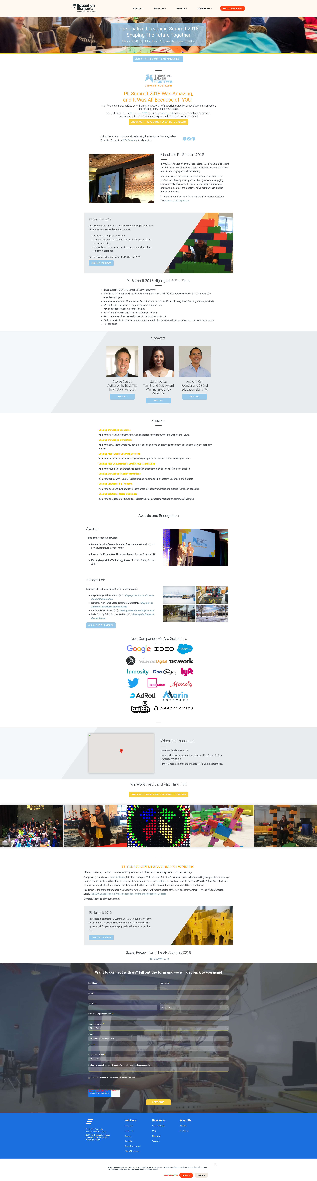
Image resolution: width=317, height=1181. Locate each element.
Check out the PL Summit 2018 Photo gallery (158, 122)
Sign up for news (101, 263)
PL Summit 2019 (139, 113)
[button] (121, 751)
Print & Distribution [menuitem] (132, 1151)
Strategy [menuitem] (128, 1136)
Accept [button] (186, 1175)
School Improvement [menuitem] (132, 1146)
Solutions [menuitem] (131, 1120)
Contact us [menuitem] (184, 1131)
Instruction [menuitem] (129, 1125)
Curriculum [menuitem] (129, 1141)
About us (181, 8)
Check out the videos (101, 625)
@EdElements (130, 140)
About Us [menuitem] (185, 1120)
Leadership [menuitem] (129, 1131)
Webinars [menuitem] (156, 1141)
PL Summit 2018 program (176, 200)
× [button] (215, 1163)
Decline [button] (201, 1175)
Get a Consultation (232, 8)
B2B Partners (204, 8)
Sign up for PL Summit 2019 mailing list (158, 59)
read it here (161, 881)
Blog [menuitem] (154, 1131)
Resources (159, 8)
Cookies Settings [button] (171, 1175)
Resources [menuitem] (159, 1120)
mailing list (167, 113)
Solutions (137, 8)
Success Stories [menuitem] (158, 1125)
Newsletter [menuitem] (156, 1136)
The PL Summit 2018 (158, 958)
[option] (31, 826)
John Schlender (117, 877)
